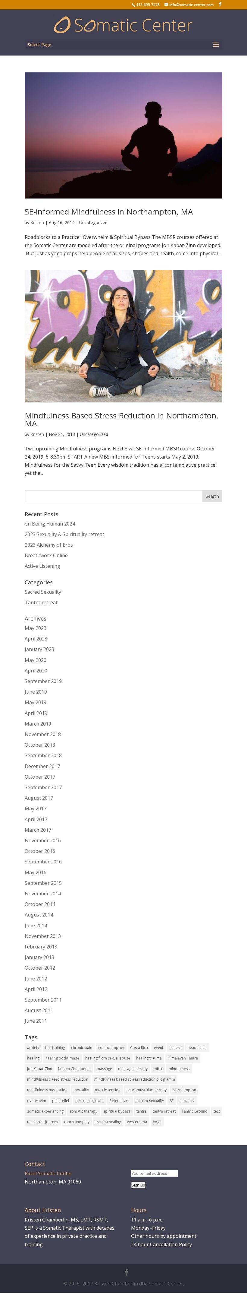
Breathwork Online (46, 555)
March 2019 (38, 723)
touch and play (76, 1121)
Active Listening (42, 566)
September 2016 (43, 861)
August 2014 (39, 914)
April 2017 (36, 819)
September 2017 (43, 787)
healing (33, 1058)
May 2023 (35, 628)
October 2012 (40, 967)
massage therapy (133, 1068)
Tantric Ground (195, 1111)
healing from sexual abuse (107, 1058)
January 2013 (39, 957)
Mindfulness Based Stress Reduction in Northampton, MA (121, 419)
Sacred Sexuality (43, 592)
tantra (141, 1111)
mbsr (158, 1068)
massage (104, 1068)
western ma (137, 1121)
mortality (81, 1089)
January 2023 (39, 649)
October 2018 (40, 745)
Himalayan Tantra (183, 1058)
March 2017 (38, 830)
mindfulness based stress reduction (57, 1079)
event (158, 1047)
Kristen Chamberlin (74, 1068)
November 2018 (43, 734)
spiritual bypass (116, 1111)
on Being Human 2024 (50, 523)
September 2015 (43, 883)
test (217, 1111)
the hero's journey (42, 1121)
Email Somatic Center (48, 1173)
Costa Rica (139, 1047)
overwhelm (36, 1100)
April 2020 (36, 670)
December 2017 (42, 766)
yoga (157, 1121)
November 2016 (43, 840)
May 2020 (35, 660)
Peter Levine (120, 1100)
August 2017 (39, 798)
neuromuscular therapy (147, 1089)
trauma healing (108, 1121)
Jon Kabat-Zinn (39, 1068)
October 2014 (40, 904)
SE (172, 1100)
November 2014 (43, 893)
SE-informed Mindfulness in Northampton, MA (109, 211)
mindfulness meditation (47, 1089)
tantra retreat (164, 1111)
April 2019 (36, 713)
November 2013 (43, 936)
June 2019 (36, 691)
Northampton (184, 1089)
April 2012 (36, 989)
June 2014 (36, 925)
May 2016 (35, 872)
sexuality (187, 1100)
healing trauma (149, 1058)
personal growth (89, 1100)
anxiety (33, 1047)
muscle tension (107, 1089)
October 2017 (40, 777)
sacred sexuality (150, 1100)
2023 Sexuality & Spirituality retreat (64, 534)
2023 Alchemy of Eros (49, 545)
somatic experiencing (45, 1111)
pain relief (60, 1100)
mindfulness (179, 1068)
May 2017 (35, 808)
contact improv (111, 1047)
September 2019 (43, 681)
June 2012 (36, 978)
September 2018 (43, 755)
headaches (197, 1047)
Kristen (37, 222)
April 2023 (36, 638)
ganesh (175, 1047)
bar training (55, 1047)
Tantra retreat (41, 602)
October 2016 (40, 851)
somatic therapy (83, 1111)
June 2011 (36, 1021)
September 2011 (43, 999)
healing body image (62, 1058)
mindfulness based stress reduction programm (134, 1079)
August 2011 (39, 1010)
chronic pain (81, 1047)
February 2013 (41, 946)
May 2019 (35, 702)
